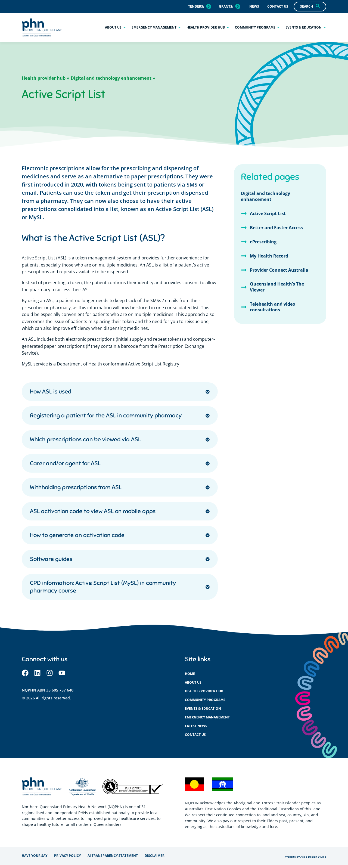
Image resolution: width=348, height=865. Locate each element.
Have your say (34, 855)
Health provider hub (204, 691)
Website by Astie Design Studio (305, 856)
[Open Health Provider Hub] (227, 27)
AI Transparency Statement (113, 855)
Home (190, 673)
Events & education (203, 708)
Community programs (205, 699)
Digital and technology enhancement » (113, 78)
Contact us (195, 734)
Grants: (226, 6)
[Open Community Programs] (278, 27)
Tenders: (196, 6)
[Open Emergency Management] (179, 27)
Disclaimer (154, 855)
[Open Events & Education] (324, 27)
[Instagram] (49, 672)
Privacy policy (67, 855)
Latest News (196, 726)
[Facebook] (25, 672)
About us (193, 682)
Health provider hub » (45, 78)
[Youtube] (61, 672)
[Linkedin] (37, 672)
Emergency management (207, 717)
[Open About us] (124, 27)
